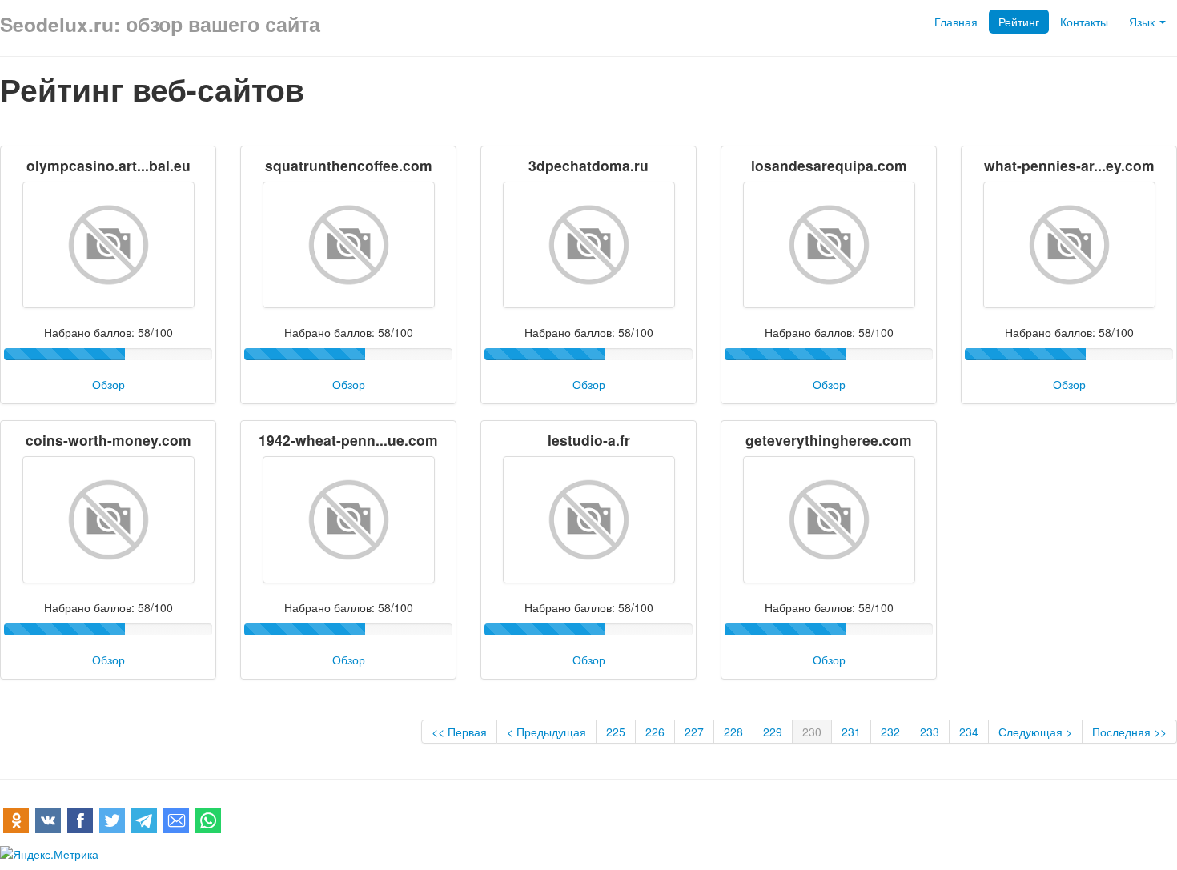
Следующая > (1035, 732)
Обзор (108, 384)
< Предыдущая (546, 732)
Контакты (1084, 22)
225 (615, 732)
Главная (956, 22)
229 (772, 732)
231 (851, 732)
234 (968, 732)
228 (733, 732)
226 (655, 732)
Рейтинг (1018, 22)
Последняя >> (1129, 732)
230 (811, 732)
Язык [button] (1143, 22)
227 (694, 732)
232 (890, 732)
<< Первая (459, 732)
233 (929, 732)
